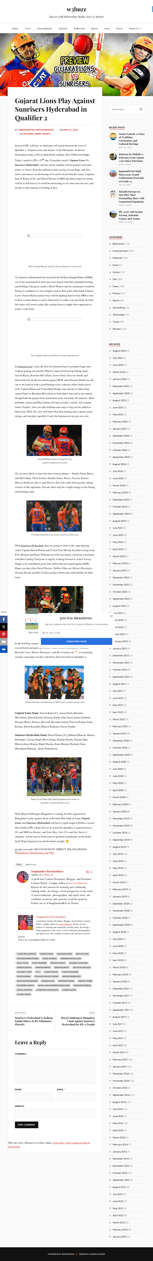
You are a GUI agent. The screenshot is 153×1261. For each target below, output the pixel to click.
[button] (76, 618)
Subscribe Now (76, 641)
